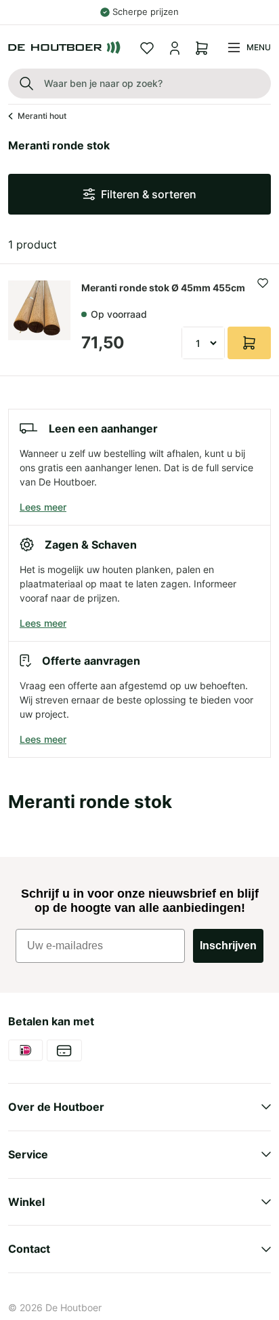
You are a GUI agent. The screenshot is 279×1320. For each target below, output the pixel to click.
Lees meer (43, 507)
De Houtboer (73, 1307)
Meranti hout (42, 116)
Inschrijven (228, 945)
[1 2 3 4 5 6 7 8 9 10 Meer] (203, 343)
